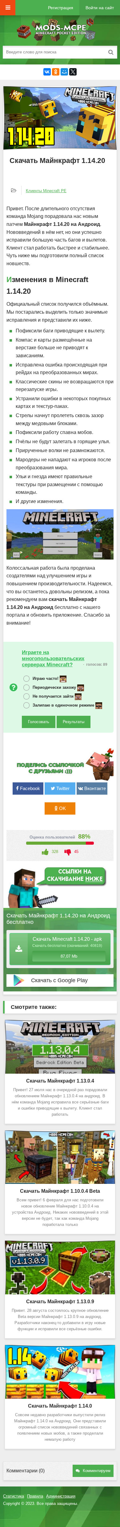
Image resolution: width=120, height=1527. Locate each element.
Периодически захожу (55, 687)
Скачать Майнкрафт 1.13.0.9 (60, 1301)
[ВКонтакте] (47, 72)
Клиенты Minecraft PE (46, 190)
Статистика (13, 1496)
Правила (35, 1496)
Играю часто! (46, 678)
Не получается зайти (54, 696)
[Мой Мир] (64, 72)
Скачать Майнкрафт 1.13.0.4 (60, 1080)
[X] (73, 72)
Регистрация (60, 7)
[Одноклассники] (55, 72)
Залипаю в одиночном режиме (64, 705)
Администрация (60, 1496)
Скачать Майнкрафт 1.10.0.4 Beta (60, 1191)
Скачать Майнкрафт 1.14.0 (60, 1406)
